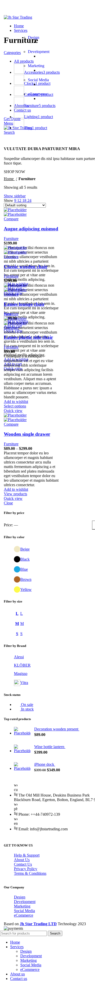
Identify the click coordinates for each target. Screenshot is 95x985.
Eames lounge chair (24, 304)
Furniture (11, 238)
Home (9, 179)
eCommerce (37, 94)
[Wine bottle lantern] (22, 750)
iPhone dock (44, 764)
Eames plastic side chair (28, 337)
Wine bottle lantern (49, 747)
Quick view (13, 410)
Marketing (36, 66)
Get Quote (12, 119)
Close (8, 503)
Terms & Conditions (30, 873)
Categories (12, 52)
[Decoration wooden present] (22, 732)
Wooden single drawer (27, 434)
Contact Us (23, 864)
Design (33, 37)
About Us (22, 860)
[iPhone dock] (22, 767)
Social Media (38, 80)
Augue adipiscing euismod (31, 228)
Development (38, 51)
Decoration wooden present (56, 729)
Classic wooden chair (25, 266)
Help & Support (27, 855)
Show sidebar (15, 196)
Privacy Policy (25, 869)
